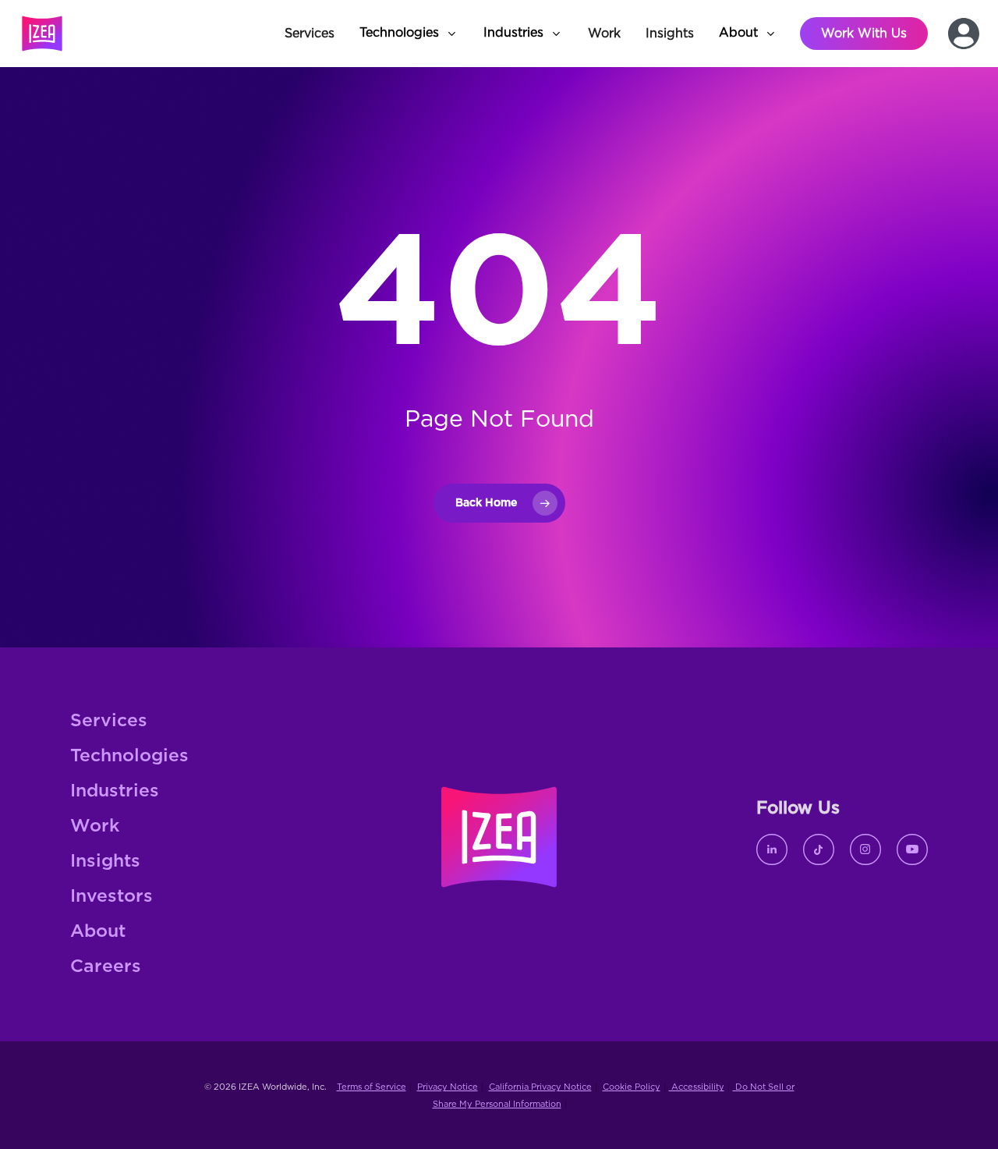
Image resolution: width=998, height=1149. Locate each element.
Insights (105, 862)
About (98, 932)
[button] (409, 33)
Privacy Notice (447, 1087)
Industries (114, 791)
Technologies (129, 756)
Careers (105, 967)
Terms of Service (371, 1087)
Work (94, 826)
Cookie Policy (631, 1087)
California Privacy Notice (540, 1087)
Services (108, 721)
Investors (111, 897)
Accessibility (696, 1087)
